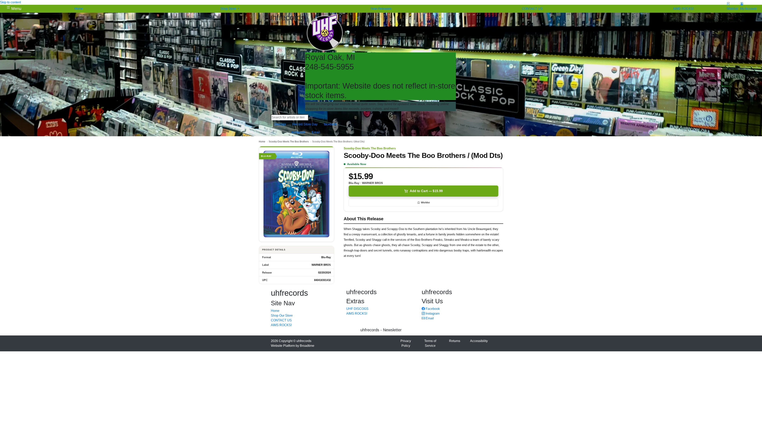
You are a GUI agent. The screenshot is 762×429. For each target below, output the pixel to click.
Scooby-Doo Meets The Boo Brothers (289, 141)
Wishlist (425, 202)
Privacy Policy (405, 343)
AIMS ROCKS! (281, 325)
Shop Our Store (282, 315)
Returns (454, 341)
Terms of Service (430, 343)
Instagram (432, 313)
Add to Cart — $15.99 (426, 191)
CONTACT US (281, 320)
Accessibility (479, 341)
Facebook (432, 308)
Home (262, 141)
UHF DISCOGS (357, 308)
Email (429, 318)
